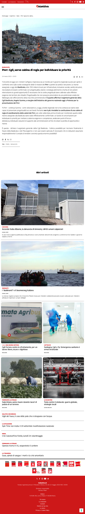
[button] (74, 77)
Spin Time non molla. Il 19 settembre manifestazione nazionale (28, 426)
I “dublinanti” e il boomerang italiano (18, 290)
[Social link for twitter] (72, 2)
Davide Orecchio (48, 407)
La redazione (12, 2)
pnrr (7, 144)
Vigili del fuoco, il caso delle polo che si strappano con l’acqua (27, 416)
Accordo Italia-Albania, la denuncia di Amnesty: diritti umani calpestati (32, 229)
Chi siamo (42, 499)
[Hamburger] (3, 7)
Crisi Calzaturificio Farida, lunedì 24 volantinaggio (22, 436)
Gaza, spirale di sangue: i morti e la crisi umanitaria (23, 455)
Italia (18, 16)
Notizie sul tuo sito (42, 506)
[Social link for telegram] (83, 2)
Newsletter (21, 2)
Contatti (4, 2)
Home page (5, 16)
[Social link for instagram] (77, 2)
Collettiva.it (42, 483)
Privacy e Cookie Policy (42, 510)
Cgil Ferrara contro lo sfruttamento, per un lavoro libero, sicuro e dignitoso (19, 348)
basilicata (14, 144)
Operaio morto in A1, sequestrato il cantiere (20, 446)
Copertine (12, 16)
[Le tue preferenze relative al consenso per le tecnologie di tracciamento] (81, 510)
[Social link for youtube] (80, 2)
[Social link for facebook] (75, 2)
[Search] (28, 2)
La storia (42, 508)
